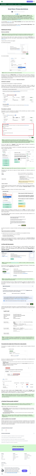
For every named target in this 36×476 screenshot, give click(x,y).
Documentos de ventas (13, 6)
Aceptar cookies (24, 471)
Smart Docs (9, 21)
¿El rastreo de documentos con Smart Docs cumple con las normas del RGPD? (13, 439)
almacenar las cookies (15, 262)
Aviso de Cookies (9, 472)
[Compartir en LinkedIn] (17, 14)
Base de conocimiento (3, 6)
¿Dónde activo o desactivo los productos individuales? (9, 442)
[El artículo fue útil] (2, 429)
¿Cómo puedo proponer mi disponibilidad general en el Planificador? (11, 437)
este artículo (18, 25)
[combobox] (2, 469)
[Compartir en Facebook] (16, 14)
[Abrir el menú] (34, 1)
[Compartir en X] (19, 14)
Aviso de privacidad (14, 472)
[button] (3, 471)
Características (8, 6)
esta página (19, 19)
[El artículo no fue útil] (6, 429)
